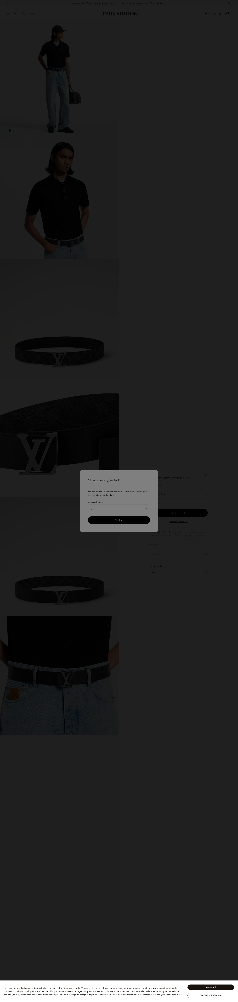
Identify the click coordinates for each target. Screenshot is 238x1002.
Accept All (211, 987)
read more (177, 994)
